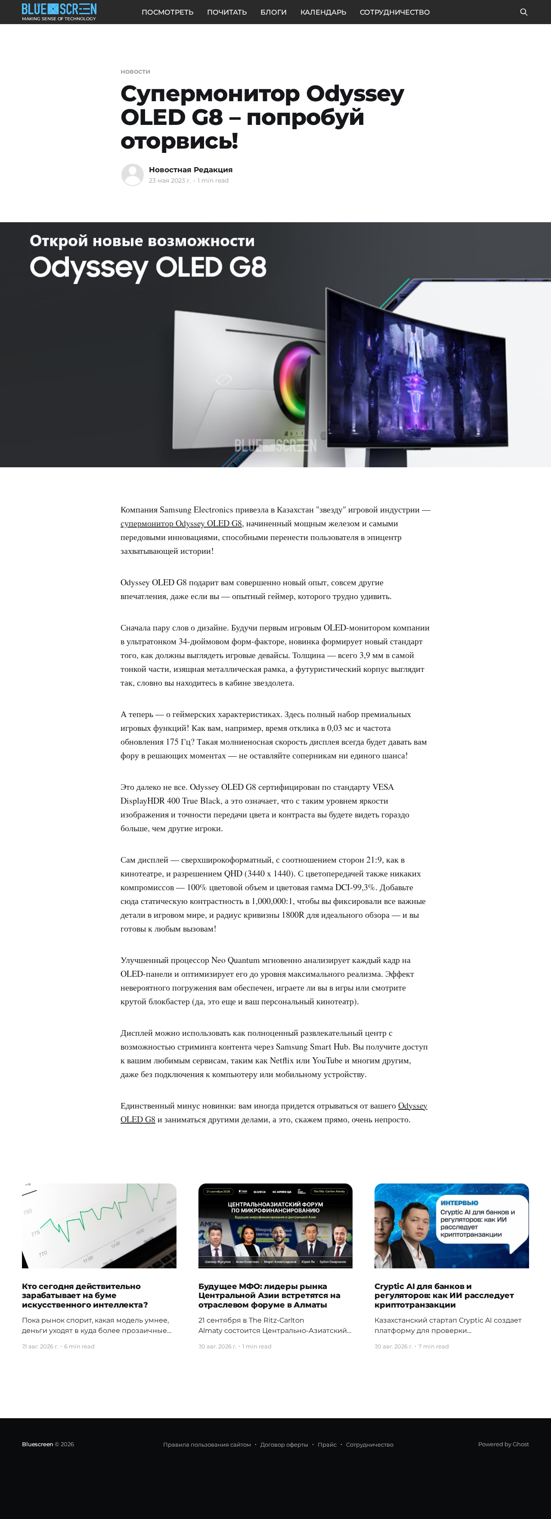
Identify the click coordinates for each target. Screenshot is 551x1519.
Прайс (327, 1444)
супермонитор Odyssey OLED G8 (181, 523)
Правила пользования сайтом (207, 1444)
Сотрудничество (369, 1444)
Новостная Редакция (191, 169)
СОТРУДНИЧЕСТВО (395, 12)
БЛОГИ (273, 12)
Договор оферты (284, 1444)
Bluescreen (37, 1444)
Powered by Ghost (503, 1444)
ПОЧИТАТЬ (227, 12)
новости (135, 71)
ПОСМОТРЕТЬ (167, 12)
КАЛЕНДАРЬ (323, 12)
